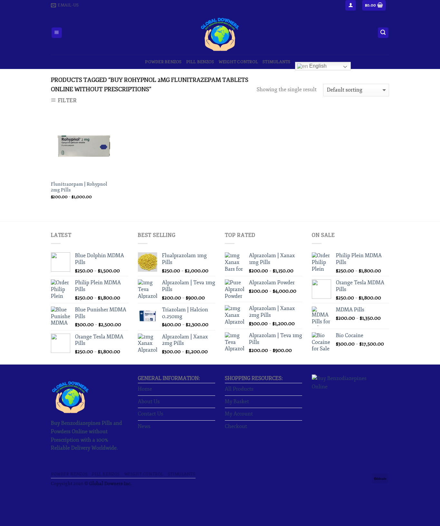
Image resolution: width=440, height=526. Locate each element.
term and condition (191, 298)
